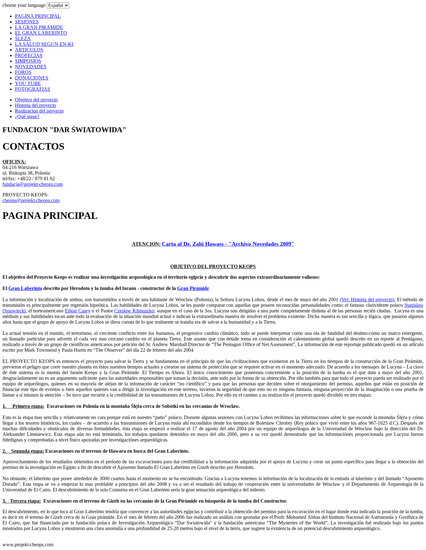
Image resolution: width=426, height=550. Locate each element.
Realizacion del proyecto (39, 110)
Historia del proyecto (35, 105)
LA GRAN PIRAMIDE (39, 27)
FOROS (23, 72)
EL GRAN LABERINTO (41, 33)
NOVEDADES (30, 66)
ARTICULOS (29, 49)
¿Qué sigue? (27, 116)
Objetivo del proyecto (36, 99)
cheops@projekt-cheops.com (31, 200)
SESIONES (27, 21)
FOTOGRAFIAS (32, 89)
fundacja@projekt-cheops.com (32, 184)
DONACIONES (31, 77)
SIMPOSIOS (28, 61)
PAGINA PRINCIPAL (38, 16)
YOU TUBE (28, 83)
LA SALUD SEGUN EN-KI (44, 44)
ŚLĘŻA (23, 38)
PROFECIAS (28, 55)
